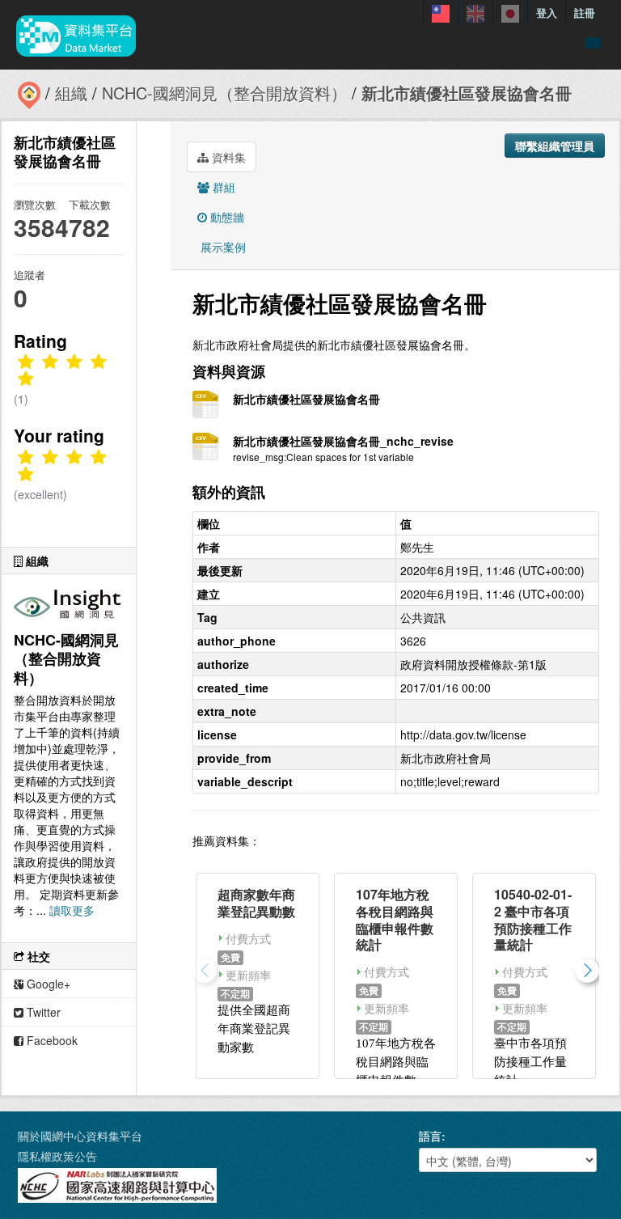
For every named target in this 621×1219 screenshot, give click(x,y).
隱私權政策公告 (57, 1156)
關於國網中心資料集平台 (80, 1136)
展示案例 (221, 247)
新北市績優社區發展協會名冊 (466, 92)
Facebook (50, 1040)
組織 (71, 92)
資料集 (227, 157)
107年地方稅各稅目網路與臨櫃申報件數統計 (394, 919)
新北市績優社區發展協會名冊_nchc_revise (343, 441)
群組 (222, 187)
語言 (430, 1136)
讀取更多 (72, 910)
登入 (546, 12)
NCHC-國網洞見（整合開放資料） (224, 92)
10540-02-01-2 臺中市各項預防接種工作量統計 (533, 919)
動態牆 (225, 217)
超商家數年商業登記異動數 (256, 903)
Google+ (46, 984)
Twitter (42, 1012)
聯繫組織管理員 (554, 146)
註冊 (584, 12)
